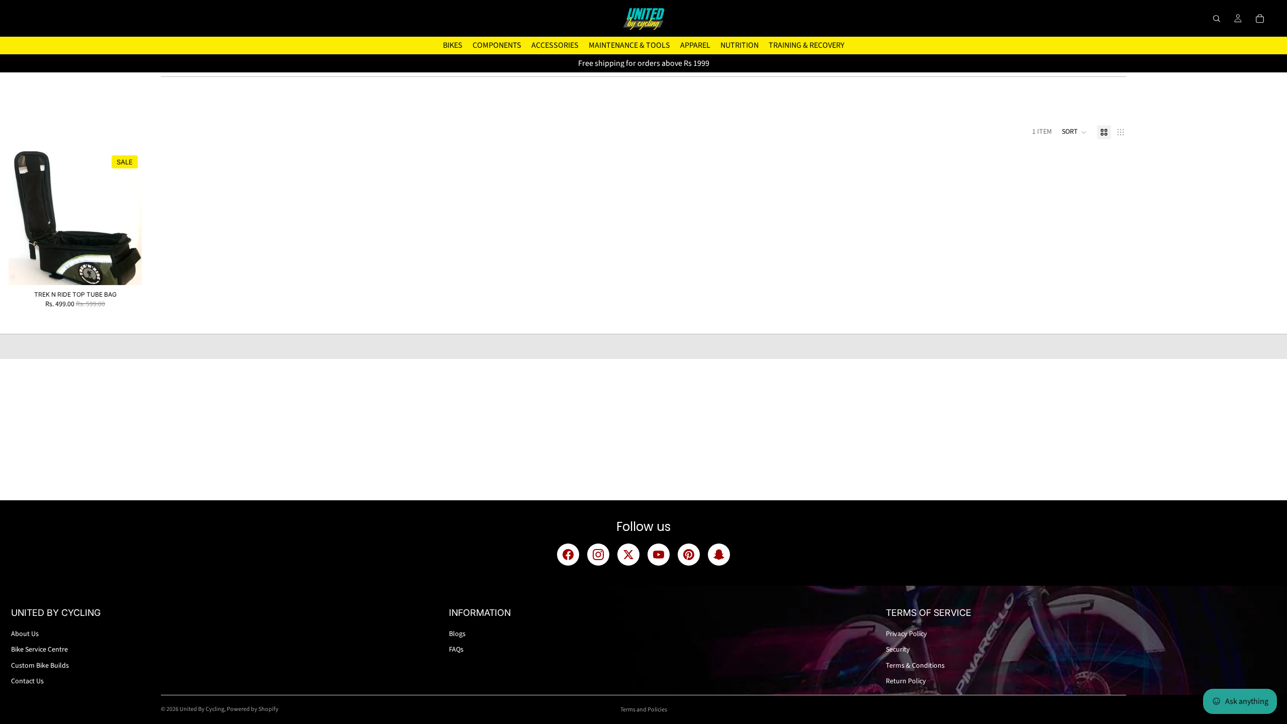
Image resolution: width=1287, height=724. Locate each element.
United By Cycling (201, 709)
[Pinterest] (689, 555)
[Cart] (1260, 19)
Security (898, 650)
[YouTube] (659, 555)
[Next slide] (127, 218)
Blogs (457, 634)
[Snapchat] (719, 555)
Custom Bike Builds (40, 666)
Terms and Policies (643, 709)
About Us (25, 634)
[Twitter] (628, 555)
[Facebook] (568, 555)
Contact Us (27, 681)
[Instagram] (598, 555)
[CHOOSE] (126, 269)
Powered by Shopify (253, 709)
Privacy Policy (906, 634)
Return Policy (906, 681)
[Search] (1217, 19)
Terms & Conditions (915, 666)
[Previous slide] (24, 218)
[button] (1074, 132)
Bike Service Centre (39, 650)
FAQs (456, 650)
